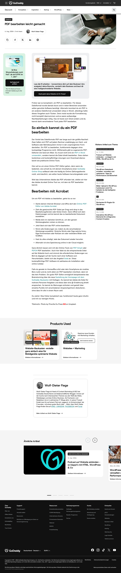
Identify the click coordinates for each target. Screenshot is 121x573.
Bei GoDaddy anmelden (93, 509)
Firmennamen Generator (56, 519)
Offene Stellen (8, 514)
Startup (46, 10)
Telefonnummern (109, 538)
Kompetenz (22, 10)
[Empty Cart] (114, 3)
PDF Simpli (77, 248)
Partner (68, 518)
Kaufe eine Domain (110, 509)
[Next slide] (95, 440)
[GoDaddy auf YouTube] (114, 551)
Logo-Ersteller (108, 535)
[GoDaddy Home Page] (13, 550)
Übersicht (8, 10)
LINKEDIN (60, 406)
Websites (107, 518)
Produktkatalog (53, 529)
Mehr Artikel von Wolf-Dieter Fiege (48, 413)
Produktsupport (21, 509)
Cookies (114, 560)
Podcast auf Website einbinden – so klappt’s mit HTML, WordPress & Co (84, 465)
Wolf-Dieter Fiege (37, 31)
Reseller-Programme (72, 515)
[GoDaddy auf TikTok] (103, 551)
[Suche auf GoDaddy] (114, 10)
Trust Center (8, 528)
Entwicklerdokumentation (56, 509)
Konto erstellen (91, 518)
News (68, 10)
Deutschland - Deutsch (31, 550)
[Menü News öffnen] (72, 10)
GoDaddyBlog (8, 521)
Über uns (7, 511)
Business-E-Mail (109, 521)
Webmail (51, 523)
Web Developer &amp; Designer (105, 149)
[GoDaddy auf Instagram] (98, 551)
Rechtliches (8, 524)
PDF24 (34, 250)
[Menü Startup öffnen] (50, 10)
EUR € (46, 550)
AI (97, 196)
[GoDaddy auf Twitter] (109, 551)
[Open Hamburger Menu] (5, 3)
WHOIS (51, 526)
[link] (15, 40)
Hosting (107, 528)
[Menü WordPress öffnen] (63, 10)
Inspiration (35, 10)
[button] (49, 495)
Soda (66, 258)
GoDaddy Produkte (33, 342)
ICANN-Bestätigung (54, 512)
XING (53, 406)
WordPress (58, 10)
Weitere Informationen (75, 473)
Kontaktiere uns (9, 518)
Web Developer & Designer (78, 454)
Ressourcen (20, 516)
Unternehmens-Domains (56, 516)
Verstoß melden (21, 512)
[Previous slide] (88, 440)
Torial (80, 406)
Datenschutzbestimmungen (101, 560)
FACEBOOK (69, 406)
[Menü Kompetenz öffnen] (27, 10)
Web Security (108, 532)
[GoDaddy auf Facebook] (92, 551)
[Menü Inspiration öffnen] (40, 10)
